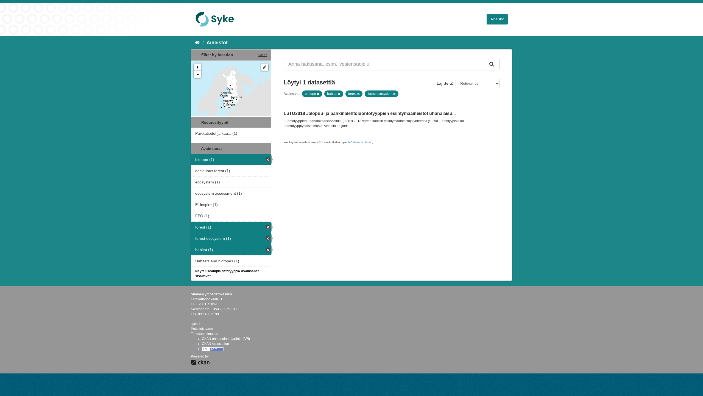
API (321, 142)
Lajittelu (444, 83)
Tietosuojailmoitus (204, 334)
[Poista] (318, 93)
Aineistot (497, 19)
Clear (262, 55)
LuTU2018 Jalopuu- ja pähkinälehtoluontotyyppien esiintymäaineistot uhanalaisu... (370, 113)
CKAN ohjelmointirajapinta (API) (226, 339)
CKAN (200, 362)
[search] (492, 64)
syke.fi (195, 324)
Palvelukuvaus (202, 329)
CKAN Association (215, 344)
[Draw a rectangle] (264, 67)
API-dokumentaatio (360, 142)
